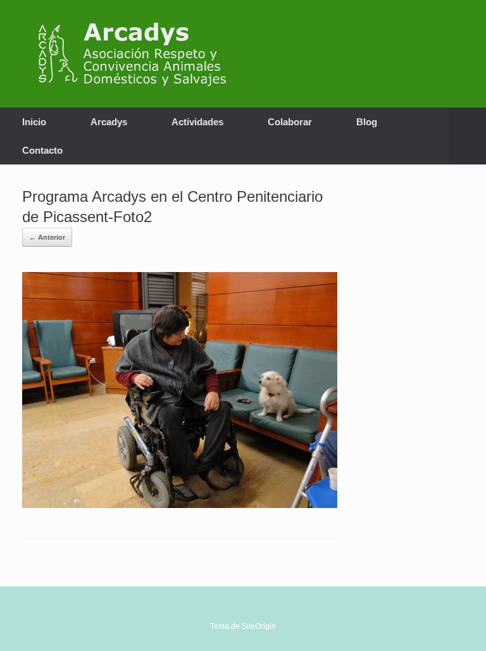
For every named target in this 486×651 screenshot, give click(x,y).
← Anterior (47, 237)
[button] (467, 136)
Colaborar (290, 121)
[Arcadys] (138, 54)
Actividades (197, 121)
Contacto (42, 150)
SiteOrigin (259, 626)
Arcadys (108, 121)
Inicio (34, 121)
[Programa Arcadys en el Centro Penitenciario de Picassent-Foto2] (179, 504)
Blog (366, 121)
